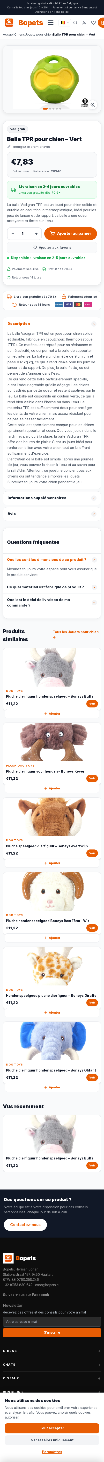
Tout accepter (52, 1428)
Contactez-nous (25, 1224)
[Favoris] (93, 22)
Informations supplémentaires (36, 498)
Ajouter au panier (74, 233)
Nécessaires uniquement (52, 1440)
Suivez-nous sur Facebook (26, 1295)
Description (18, 324)
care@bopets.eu (47, 1285)
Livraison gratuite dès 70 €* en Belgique (52, 3)
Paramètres (52, 1452)
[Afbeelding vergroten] (92, 105)
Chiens (19, 34)
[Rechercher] (75, 22)
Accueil (8, 34)
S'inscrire (52, 1332)
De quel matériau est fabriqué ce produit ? (45, 587)
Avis (11, 514)
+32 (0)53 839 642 (17, 1285)
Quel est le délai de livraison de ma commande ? (38, 603)
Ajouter (54, 713)
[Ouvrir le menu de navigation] (51, 22)
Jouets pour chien (39, 34)
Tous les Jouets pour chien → (76, 634)
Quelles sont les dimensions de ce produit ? (46, 560)
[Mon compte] (84, 22)
